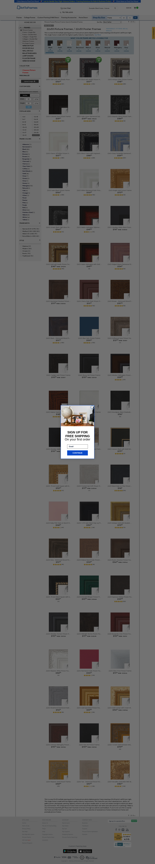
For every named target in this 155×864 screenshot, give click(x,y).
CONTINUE (77, 453)
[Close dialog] (92, 407)
